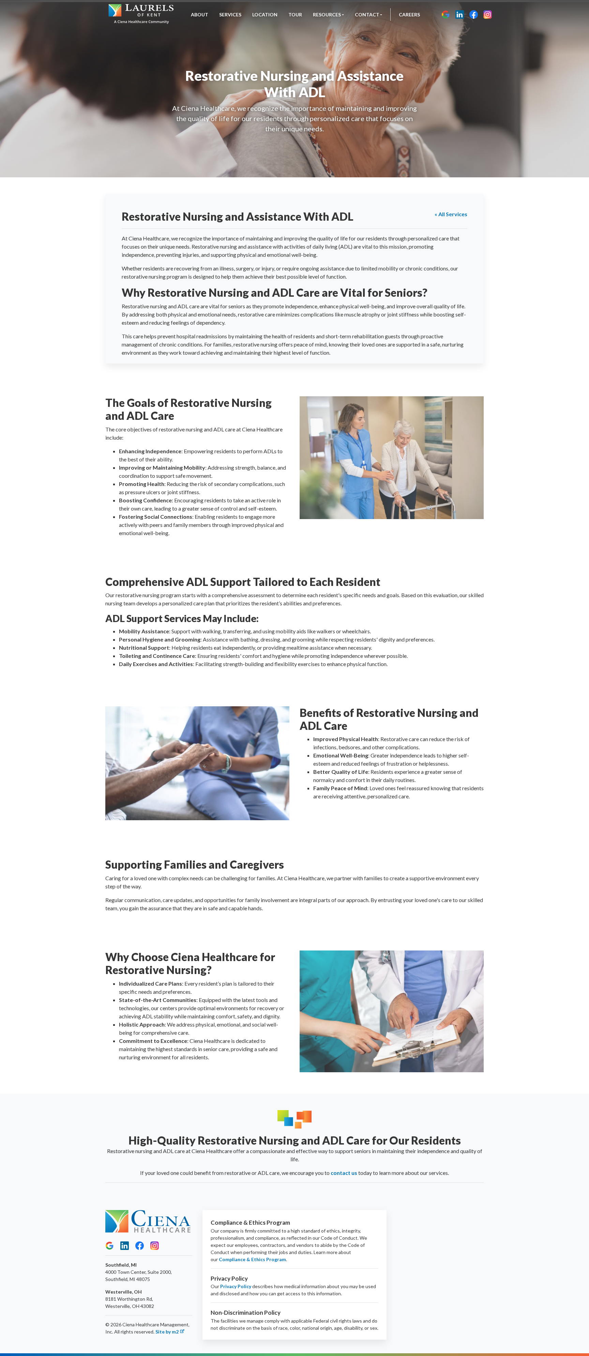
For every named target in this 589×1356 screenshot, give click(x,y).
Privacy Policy (235, 1286)
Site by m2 (167, 1332)
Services (230, 14)
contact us (344, 1172)
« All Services (451, 214)
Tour (295, 14)
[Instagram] (487, 14)
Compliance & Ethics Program (252, 1259)
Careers (409, 14)
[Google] (445, 14)
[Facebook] (473, 14)
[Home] (141, 14)
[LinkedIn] (459, 14)
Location (264, 14)
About (199, 14)
